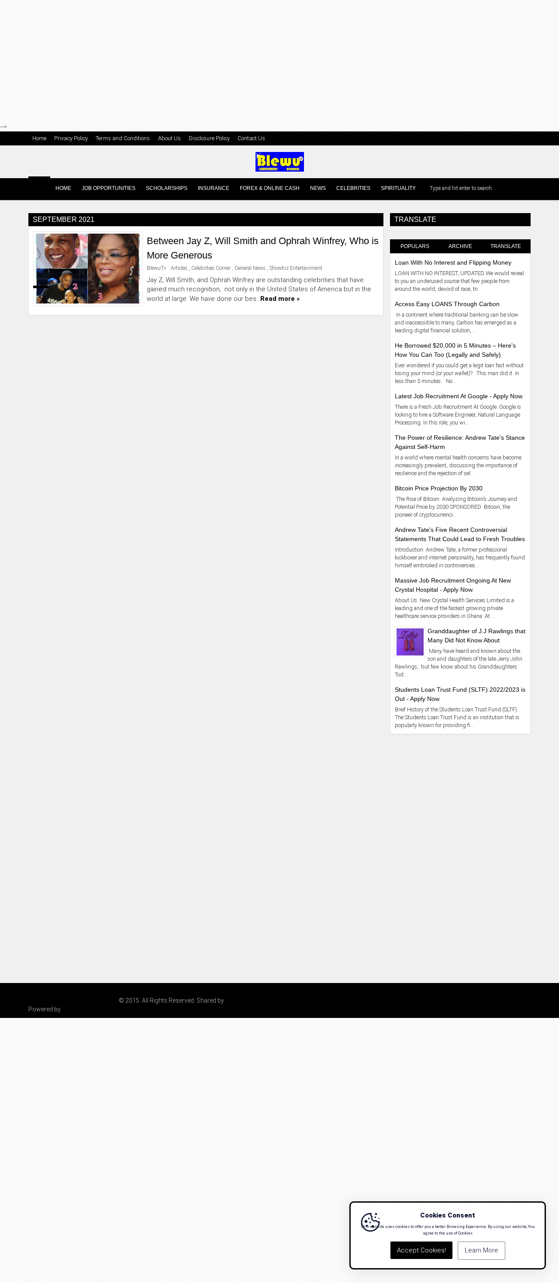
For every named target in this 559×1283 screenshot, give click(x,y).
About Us (169, 138)
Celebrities (353, 188)
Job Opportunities (108, 188)
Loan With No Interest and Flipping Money (453, 262)
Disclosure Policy (209, 138)
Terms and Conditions (123, 138)
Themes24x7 (243, 1000)
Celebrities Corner (211, 268)
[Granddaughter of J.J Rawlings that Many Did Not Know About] (410, 641)
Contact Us (251, 138)
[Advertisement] (279, 61)
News (318, 188)
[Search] (523, 188)
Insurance (213, 188)
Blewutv (72, 1009)
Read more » (280, 299)
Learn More (481, 1251)
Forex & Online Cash (270, 188)
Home (39, 138)
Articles (179, 268)
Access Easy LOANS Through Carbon (447, 303)
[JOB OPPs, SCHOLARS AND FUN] (39, 187)
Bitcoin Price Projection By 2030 (439, 488)
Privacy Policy (71, 138)
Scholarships (166, 188)
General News (250, 268)
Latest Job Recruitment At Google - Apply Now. (459, 396)
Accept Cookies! (421, 1251)
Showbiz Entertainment (295, 268)
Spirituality (398, 188)
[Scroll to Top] (546, 1270)
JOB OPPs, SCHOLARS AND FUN (72, 1000)
